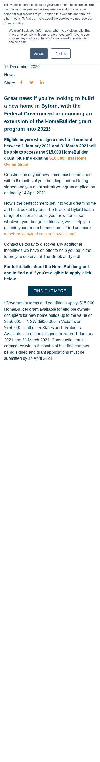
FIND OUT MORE (50, 291)
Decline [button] (60, 53)
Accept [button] (39, 53)
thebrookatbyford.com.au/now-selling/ (41, 234)
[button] (21, 83)
